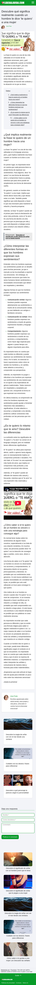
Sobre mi (25, 983)
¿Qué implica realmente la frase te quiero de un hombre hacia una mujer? (18, 97)
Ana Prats (9, 26)
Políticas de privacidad (8, 983)
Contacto (18, 983)
